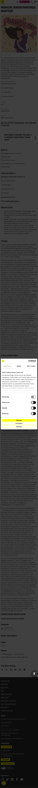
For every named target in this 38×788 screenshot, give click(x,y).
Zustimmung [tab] (7, 366)
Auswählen (19, 423)
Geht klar (19, 420)
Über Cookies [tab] (31, 366)
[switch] (33, 402)
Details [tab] (19, 366)
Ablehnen (19, 426)
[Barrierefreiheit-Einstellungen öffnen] (34, 674)
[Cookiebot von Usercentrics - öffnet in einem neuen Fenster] (28, 361)
